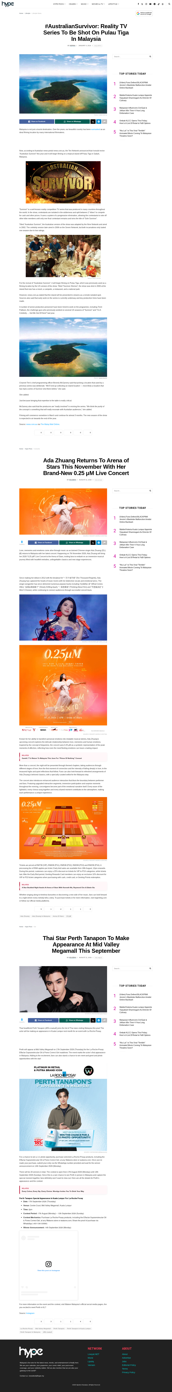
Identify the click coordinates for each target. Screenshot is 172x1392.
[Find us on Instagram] (146, 4)
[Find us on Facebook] (138, 4)
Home (21, 13)
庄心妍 (68, 916)
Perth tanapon (59, 1328)
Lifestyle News (36, 13)
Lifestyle (112, 4)
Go (35, 927)
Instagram (30, 1313)
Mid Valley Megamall (43, 1328)
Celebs (72, 4)
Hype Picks (58, 4)
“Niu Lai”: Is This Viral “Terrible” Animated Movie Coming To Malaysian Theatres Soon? (135, 133)
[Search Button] (169, 4)
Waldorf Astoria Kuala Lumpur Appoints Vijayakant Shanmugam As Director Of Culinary (135, 97)
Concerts (37, 449)
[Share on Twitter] (93, 121)
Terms (125, 1369)
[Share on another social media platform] (104, 121)
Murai (90, 1358)
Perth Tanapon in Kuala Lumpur (79, 1328)
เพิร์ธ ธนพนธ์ (47, 1332)
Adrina (72, 45)
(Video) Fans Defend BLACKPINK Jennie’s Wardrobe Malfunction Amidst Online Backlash (135, 85)
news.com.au (31, 424)
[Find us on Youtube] (150, 4)
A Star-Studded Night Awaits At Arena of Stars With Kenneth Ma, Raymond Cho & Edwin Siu (58, 887)
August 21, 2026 (85, 480)
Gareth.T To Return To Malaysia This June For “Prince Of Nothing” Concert (52, 758)
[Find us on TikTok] (158, 4)
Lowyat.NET (93, 1354)
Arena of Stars (58, 916)
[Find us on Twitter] (142, 4)
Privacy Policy (128, 1372)
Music (84, 4)
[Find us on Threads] (162, 4)
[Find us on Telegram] (155, 4)
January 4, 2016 (85, 45)
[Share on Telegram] (98, 121)
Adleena (72, 480)
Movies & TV (97, 4)
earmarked (95, 129)
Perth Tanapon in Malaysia (30, 1332)
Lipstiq (91, 1361)
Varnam (91, 1365)
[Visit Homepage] (8, 4)
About (125, 1354)
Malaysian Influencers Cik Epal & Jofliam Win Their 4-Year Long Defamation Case (133, 110)
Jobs (124, 1361)
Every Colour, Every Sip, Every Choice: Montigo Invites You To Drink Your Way (53, 1191)
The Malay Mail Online (50, 424)
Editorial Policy (129, 1365)
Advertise (126, 1358)
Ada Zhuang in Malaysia (41, 916)
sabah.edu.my (103, 378)
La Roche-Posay (26, 1328)
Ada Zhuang (24, 916)
